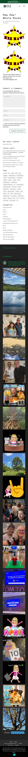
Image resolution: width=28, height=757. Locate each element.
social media (14, 196)
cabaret (5, 177)
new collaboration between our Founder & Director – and (14, 152)
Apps (4, 209)
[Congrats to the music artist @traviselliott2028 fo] (14, 325)
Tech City (22, 198)
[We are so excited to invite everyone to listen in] (14, 372)
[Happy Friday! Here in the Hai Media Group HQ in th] (14, 441)
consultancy (19, 177)
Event (4, 214)
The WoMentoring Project (10, 232)
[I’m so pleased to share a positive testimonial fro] (14, 395)
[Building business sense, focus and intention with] (14, 557)
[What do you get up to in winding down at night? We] (14, 418)
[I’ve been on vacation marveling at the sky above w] (14, 302)
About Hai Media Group (10, 743)
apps (16, 173)
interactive (14, 186)
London (19, 189)
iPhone (19, 186)
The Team (10, 745)
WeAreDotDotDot (8, 234)
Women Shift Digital (8, 237)
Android (5, 173)
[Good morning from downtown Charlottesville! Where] (14, 603)
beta (20, 173)
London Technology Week (10, 221)
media (4, 191)
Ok (14, 754)
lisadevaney (6, 189)
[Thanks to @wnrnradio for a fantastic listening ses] (14, 649)
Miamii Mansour (11, 191)
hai (14, 184)
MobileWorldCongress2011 (10, 223)
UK (17, 200)
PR (8, 193)
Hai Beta (5, 216)
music (21, 191)
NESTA (4, 193)
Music (4, 225)
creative (10, 180)
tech (18, 198)
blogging (5, 175)
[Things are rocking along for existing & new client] (14, 487)
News (4, 228)
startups (9, 198)
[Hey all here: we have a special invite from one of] (14, 696)
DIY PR (18, 180)
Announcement (7, 207)
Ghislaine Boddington (8, 184)
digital (14, 180)
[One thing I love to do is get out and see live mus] (14, 279)
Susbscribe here (7, 144)
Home (11, 741)
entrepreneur (14, 182)
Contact (17, 745)
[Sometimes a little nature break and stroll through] (14, 464)
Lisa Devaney (7, 21)
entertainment (6, 182)
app (9, 173)
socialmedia (20, 196)
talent (14, 198)
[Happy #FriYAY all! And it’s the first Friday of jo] (14, 626)
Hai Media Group (7, 186)
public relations (17, 193)
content (5, 180)
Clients (20, 743)
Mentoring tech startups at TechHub (13, 162)
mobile (17, 191)
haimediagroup (20, 184)
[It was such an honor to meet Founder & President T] (14, 534)
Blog (15, 741)
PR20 (11, 193)
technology (5, 200)
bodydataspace (12, 175)
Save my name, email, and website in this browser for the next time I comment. (14, 125)
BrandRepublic (20, 175)
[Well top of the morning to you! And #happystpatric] (14, 672)
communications (11, 177)
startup (4, 198)
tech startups (12, 200)
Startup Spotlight (7, 230)
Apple (12, 173)
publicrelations (6, 196)
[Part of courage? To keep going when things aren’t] (14, 580)
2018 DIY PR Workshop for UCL (11, 160)
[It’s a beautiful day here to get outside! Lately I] (14, 348)
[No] (26, 751)
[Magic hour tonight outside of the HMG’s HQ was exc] (14, 719)
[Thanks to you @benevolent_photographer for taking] (14, 510)
